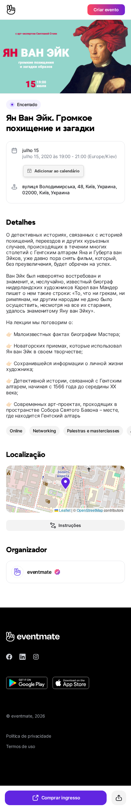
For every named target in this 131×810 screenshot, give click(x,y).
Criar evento (106, 9)
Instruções (69, 525)
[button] (65, 483)
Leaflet (64, 510)
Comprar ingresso (60, 798)
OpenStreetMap (90, 510)
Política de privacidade (28, 736)
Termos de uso (20, 746)
